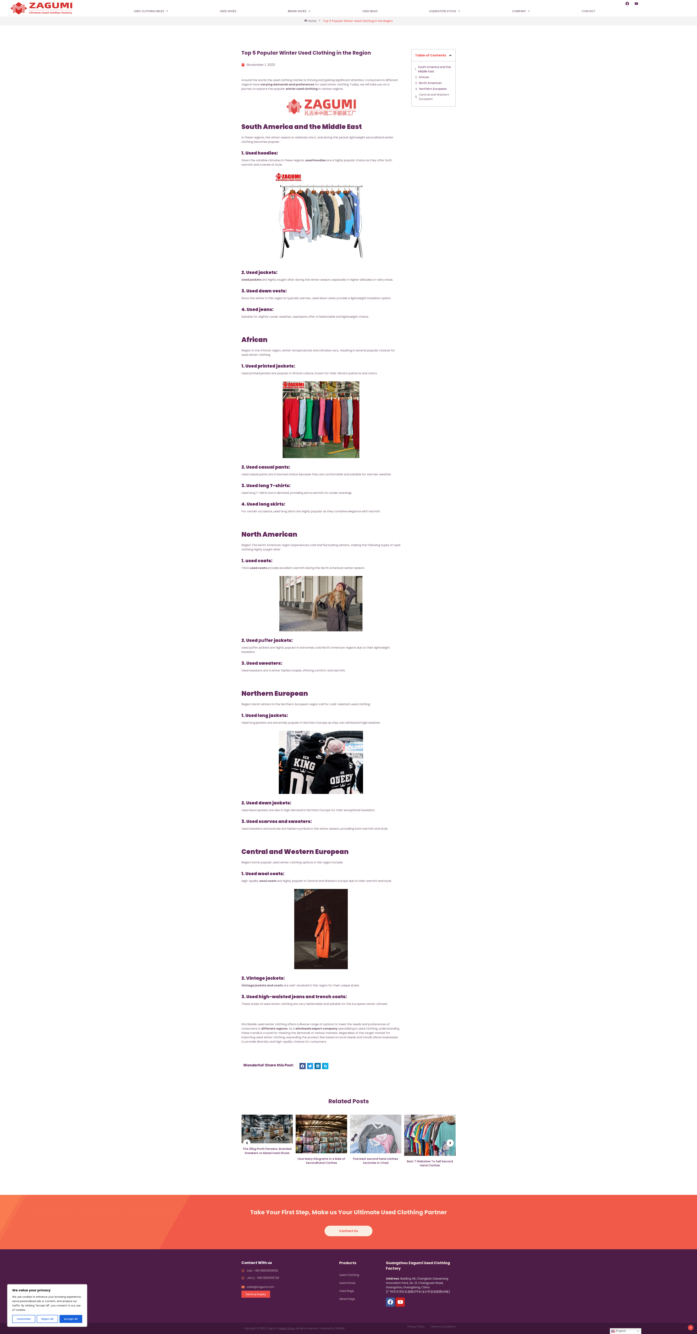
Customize (24, 1319)
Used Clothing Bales (149, 11)
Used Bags (370, 11)
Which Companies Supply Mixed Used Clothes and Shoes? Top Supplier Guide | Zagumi (429, 1153)
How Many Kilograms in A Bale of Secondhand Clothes (267, 1161)
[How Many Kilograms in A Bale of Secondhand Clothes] (267, 1134)
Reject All (47, 1319)
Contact (588, 11)
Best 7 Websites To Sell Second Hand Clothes (376, 1163)
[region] (47, 1305)
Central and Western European (434, 97)
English (620, 1330)
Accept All (71, 1319)
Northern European (433, 89)
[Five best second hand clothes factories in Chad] (321, 1134)
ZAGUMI (340, 1328)
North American (430, 83)
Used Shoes (228, 11)
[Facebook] (627, 3)
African (424, 77)
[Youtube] (636, 3)
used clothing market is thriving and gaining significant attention (318, 80)
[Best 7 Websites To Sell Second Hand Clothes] (376, 1135)
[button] (302, 1066)
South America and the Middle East (434, 69)
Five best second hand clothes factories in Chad (321, 1161)
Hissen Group (287, 1328)
